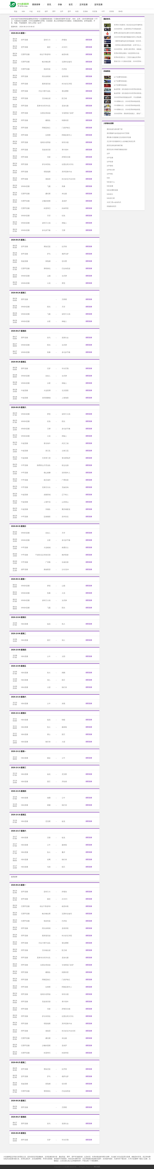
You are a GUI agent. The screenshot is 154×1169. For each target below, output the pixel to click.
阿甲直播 (24, 76)
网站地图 (97, 1167)
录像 (60, 4)
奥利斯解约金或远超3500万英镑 (118, 133)
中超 (31, 11)
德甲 (46, 11)
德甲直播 (24, 569)
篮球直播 (98, 4)
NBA (23, 11)
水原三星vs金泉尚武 (114, 202)
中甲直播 (24, 465)
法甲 (61, 11)
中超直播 (24, 390)
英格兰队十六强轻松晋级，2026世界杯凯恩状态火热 (132, 61)
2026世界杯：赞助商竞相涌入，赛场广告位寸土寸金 (132, 113)
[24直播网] (19, 7)
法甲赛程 (110, 166)
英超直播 (24, 261)
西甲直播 (24, 299)
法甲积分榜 (111, 170)
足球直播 (83, 4)
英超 (15, 11)
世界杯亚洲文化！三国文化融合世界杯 (127, 57)
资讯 (49, 4)
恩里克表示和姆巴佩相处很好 (117, 149)
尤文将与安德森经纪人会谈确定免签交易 (121, 141)
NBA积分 (110, 194)
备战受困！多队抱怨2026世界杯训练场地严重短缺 (131, 89)
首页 (71, 4)
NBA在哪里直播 (112, 190)
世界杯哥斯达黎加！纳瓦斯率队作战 (126, 53)
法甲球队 (110, 174)
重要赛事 (36, 4)
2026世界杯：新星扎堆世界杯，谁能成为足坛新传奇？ (133, 49)
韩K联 (120, 11)
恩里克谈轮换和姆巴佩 (115, 145)
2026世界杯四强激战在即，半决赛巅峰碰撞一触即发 (132, 97)
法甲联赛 (110, 162)
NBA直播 (24, 624)
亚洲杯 (85, 11)
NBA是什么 (111, 182)
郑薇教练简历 (111, 206)
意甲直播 (24, 40)
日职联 (111, 11)
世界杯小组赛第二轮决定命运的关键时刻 (128, 25)
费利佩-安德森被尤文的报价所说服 (119, 137)
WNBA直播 (25, 186)
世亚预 (94, 11)
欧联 (77, 11)
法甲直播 (110, 157)
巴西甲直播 (25, 54)
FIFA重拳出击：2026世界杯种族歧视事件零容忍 (131, 101)
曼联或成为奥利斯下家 (115, 129)
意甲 (69, 11)
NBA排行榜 (111, 198)
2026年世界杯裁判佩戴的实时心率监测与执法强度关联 (133, 37)
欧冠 (38, 11)
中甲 (103, 11)
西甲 (54, 11)
